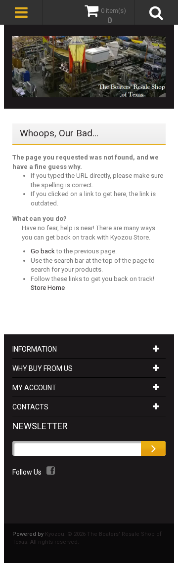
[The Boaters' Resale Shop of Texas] (89, 66)
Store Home (48, 287)
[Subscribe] (153, 448)
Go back (43, 251)
